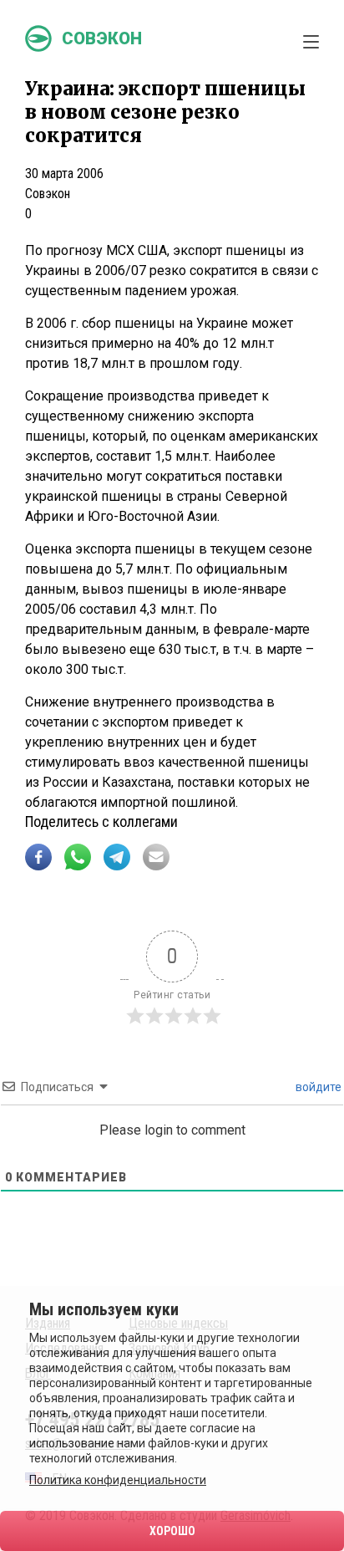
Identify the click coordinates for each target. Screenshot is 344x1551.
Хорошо (172, 1531)
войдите (317, 1087)
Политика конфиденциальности (117, 1480)
